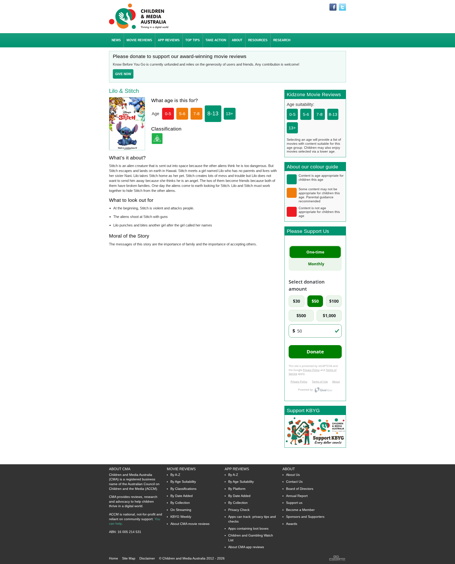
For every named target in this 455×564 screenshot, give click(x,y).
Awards (291, 524)
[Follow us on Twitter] (342, 7)
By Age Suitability (183, 481)
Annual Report (297, 496)
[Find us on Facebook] (333, 7)
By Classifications (183, 489)
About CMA (119, 469)
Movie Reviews (181, 469)
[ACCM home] (138, 28)
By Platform (237, 489)
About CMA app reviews (246, 547)
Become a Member (300, 510)
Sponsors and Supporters (305, 517)
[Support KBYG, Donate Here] (315, 446)
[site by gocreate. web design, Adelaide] (337, 560)
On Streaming (180, 510)
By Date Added (181, 496)
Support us (294, 503)
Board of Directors (299, 489)
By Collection (180, 503)
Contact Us (294, 481)
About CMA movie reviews (189, 524)
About (288, 469)
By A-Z (175, 475)
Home (113, 558)
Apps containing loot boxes (248, 528)
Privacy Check (239, 510)
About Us (293, 475)
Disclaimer (147, 558)
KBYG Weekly (180, 517)
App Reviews (237, 469)
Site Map (128, 558)
